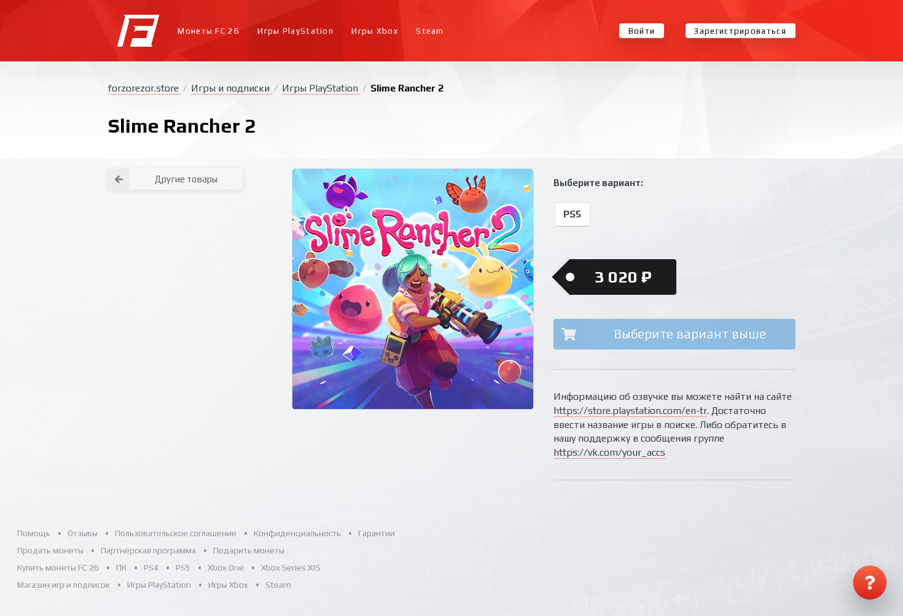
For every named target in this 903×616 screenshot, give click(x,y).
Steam (430, 31)
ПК (121, 567)
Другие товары (186, 179)
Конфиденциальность (297, 533)
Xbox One (226, 567)
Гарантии (376, 533)
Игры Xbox (374, 31)
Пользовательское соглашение (176, 533)
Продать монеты (50, 550)
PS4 (151, 567)
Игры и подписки (231, 88)
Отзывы (83, 533)
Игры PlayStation (295, 31)
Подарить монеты (248, 550)
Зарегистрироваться (740, 31)
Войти (641, 31)
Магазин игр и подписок (63, 585)
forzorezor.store (144, 88)
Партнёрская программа (148, 550)
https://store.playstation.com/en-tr (630, 410)
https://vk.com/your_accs (609, 452)
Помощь (33, 533)
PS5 (572, 214)
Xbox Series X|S (291, 567)
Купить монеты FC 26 (58, 567)
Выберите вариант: (598, 182)
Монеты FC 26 (209, 31)
